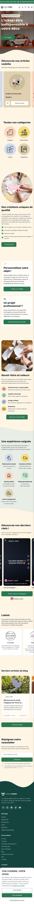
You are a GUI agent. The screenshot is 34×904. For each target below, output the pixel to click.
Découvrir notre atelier (17, 417)
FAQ (2, 857)
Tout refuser (17, 890)
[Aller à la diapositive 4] (19, 47)
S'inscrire (17, 760)
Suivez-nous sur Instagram (17, 594)
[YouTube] (20, 807)
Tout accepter (17, 895)
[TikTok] (15, 807)
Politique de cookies (19, 886)
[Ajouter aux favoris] (8, 103)
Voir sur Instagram (10, 588)
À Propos (4, 841)
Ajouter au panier (19, 103)
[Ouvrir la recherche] (19, 7)
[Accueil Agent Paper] (17, 794)
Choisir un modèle (17, 289)
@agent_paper (18, 599)
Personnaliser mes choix (17, 900)
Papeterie (4, 827)
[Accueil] (6, 7)
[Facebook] (3, 807)
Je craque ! (8, 37)
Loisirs (3, 825)
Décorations (5, 822)
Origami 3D (4, 820)
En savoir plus (9, 244)
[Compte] (22, 7)
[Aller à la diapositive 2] (16, 47)
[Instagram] (7, 807)
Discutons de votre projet (17, 322)
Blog (2, 852)
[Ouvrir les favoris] (25, 7)
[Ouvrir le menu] (31, 7)
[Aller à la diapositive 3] (18, 47)
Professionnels (5, 846)
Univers (3, 817)
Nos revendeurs (6, 849)
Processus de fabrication (8, 844)
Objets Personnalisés (7, 830)
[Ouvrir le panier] (28, 7)
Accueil (3, 839)
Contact (4, 859)
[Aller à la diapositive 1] (14, 47)
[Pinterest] (11, 807)
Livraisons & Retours (7, 854)
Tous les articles (17, 725)
